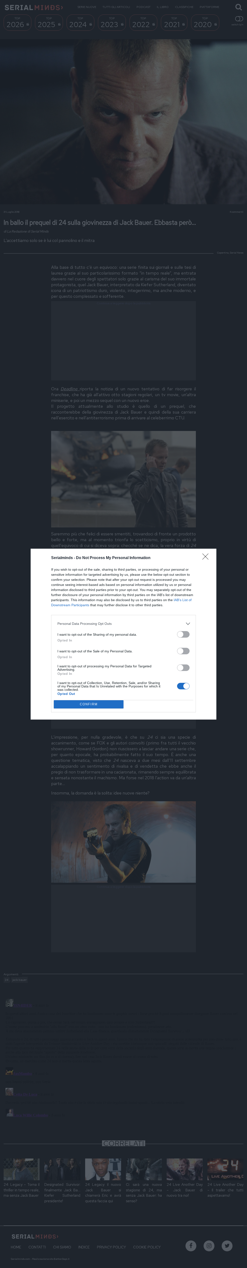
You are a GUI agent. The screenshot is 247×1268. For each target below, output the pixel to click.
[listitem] (123, 623)
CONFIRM (89, 704)
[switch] (183, 634)
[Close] (207, 558)
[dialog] (123, 634)
